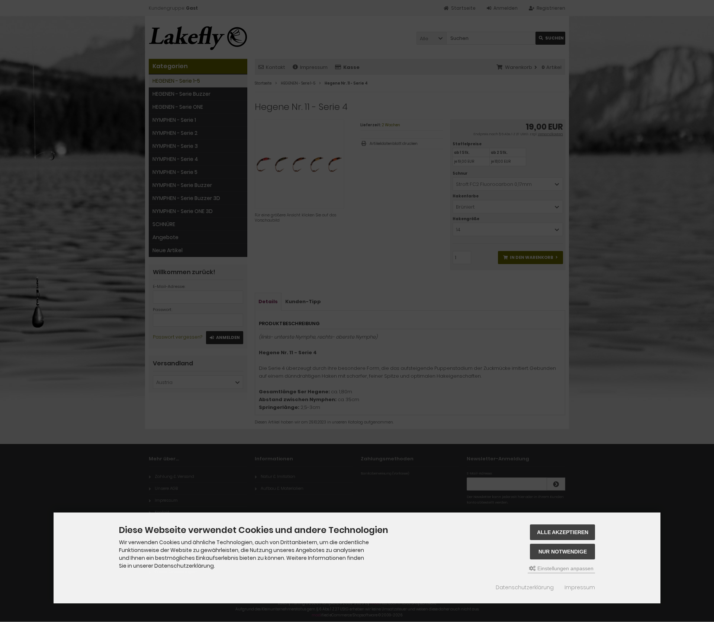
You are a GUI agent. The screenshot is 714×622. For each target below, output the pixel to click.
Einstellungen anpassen (565, 568)
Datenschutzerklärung (525, 587)
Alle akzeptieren (562, 532)
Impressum (580, 587)
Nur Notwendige (562, 552)
